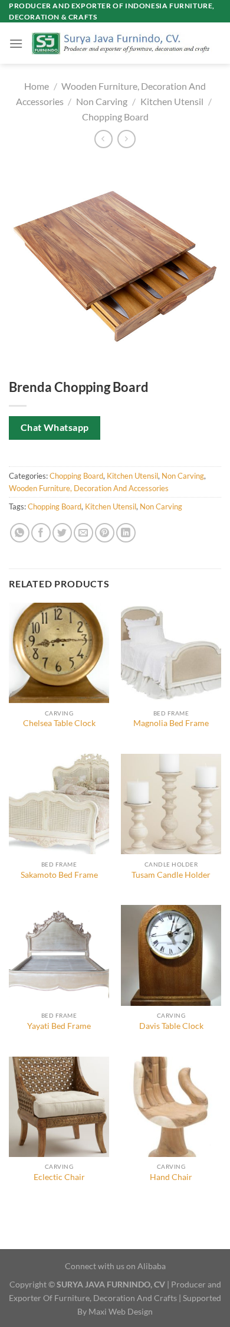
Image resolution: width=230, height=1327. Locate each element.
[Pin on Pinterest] (104, 532)
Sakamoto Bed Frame (59, 875)
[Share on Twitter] (62, 532)
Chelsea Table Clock (59, 723)
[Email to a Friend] (83, 532)
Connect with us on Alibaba (115, 1266)
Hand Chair (171, 1177)
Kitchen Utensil (171, 101)
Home (36, 85)
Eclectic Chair (59, 1177)
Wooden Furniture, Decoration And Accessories (89, 488)
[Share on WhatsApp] (19, 532)
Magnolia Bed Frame (171, 723)
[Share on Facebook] (41, 532)
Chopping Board (115, 116)
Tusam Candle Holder (171, 875)
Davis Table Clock (171, 1026)
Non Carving (101, 101)
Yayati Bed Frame (59, 1026)
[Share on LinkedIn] (126, 532)
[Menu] (16, 43)
